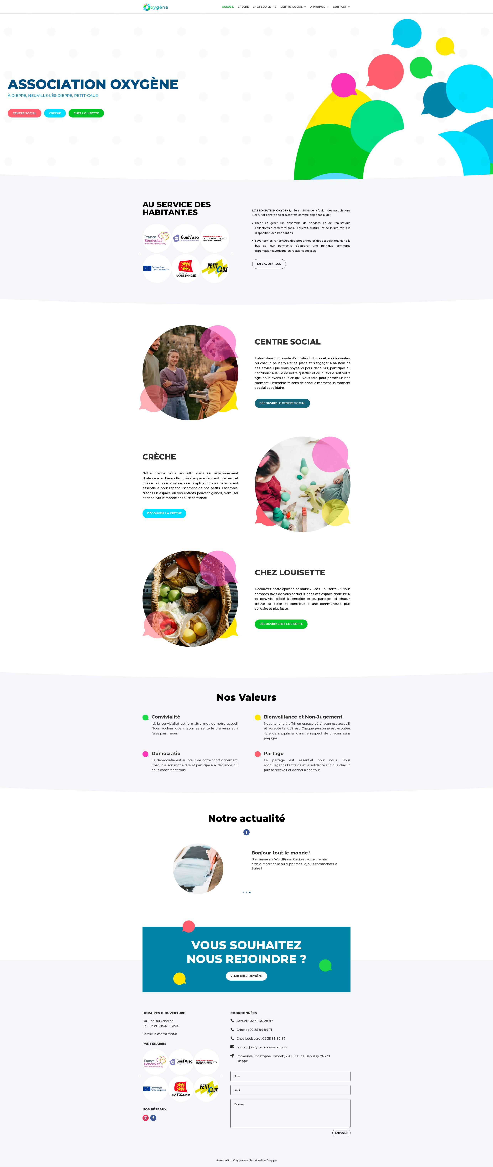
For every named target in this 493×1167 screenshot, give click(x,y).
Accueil (228, 6)
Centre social (291, 6)
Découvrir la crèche (164, 513)
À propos (317, 6)
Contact (340, 6)
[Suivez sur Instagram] (146, 1118)
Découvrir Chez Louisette (281, 624)
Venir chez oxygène (246, 976)
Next (232, 254)
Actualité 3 (265, 853)
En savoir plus (269, 264)
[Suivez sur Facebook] (246, 832)
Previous (140, 254)
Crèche (243, 6)
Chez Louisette (265, 6)
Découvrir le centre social (282, 403)
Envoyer (341, 1133)
